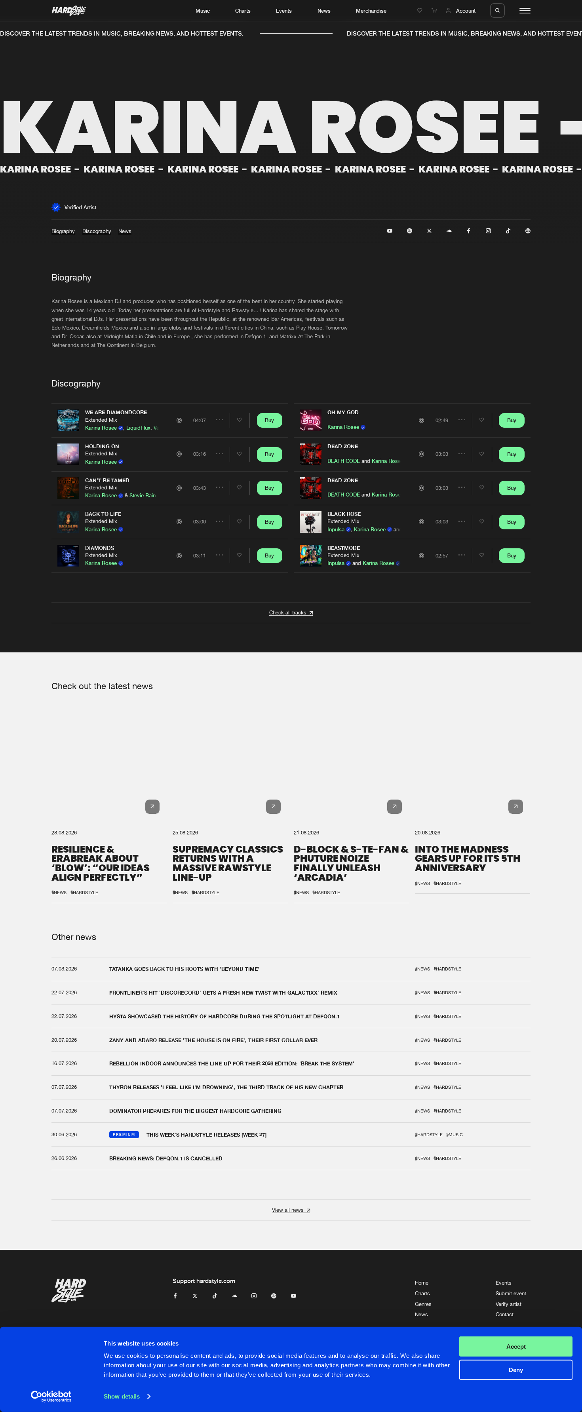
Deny (516, 1369)
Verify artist (508, 1304)
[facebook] (468, 231)
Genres (423, 1304)
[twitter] (429, 231)
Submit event (511, 1293)
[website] (528, 231)
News (324, 11)
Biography (63, 231)
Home (421, 1283)
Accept (516, 1346)
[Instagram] (254, 1296)
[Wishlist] (420, 11)
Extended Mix (101, 420)
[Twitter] (195, 1296)
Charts (243, 11)
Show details (122, 1396)
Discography (96, 231)
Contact (505, 1314)
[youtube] (389, 231)
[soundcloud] (449, 231)
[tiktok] (508, 231)
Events (284, 11)
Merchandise (371, 11)
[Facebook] (175, 1296)
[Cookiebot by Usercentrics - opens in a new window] (51, 1397)
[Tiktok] (214, 1296)
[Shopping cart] (435, 11)
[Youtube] (293, 1296)
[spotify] (409, 231)
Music (203, 11)
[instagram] (488, 231)
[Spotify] (273, 1296)
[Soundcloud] (234, 1296)
